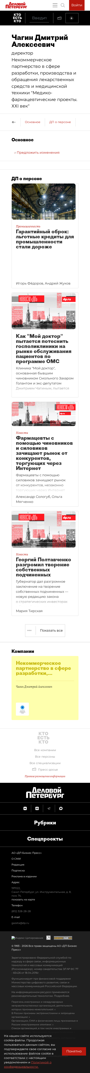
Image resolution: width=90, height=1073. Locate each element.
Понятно (74, 1051)
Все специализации (45, 763)
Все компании (45, 750)
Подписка (18, 870)
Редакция (18, 864)
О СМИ (16, 858)
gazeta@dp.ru (20, 923)
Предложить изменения (38, 153)
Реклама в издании (24, 876)
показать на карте (23, 899)
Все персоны (45, 756)
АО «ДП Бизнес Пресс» (27, 852)
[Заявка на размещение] (72, 18)
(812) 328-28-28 (21, 911)
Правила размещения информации (45, 776)
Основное (32, 122)
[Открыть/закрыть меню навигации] (55, 5)
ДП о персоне (60, 122)
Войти (76, 5)
